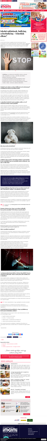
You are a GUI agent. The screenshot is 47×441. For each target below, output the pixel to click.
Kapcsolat (30, 428)
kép (15, 70)
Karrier (37, 10)
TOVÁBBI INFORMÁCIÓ (3, 440)
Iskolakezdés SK (14, 363)
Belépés (9, 0)
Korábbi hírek (26, 414)
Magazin (29, 10)
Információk (13, 10)
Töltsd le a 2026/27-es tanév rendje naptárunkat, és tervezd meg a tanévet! (25, 403)
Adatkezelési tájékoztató (33, 431)
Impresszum (30, 430)
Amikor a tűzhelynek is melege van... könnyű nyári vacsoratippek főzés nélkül (20, 380)
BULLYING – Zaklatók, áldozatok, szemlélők (9, 343)
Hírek (18, 10)
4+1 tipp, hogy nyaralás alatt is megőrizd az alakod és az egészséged (20, 372)
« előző (2, 339)
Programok (7, 10)
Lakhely (15, 0)
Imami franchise (31, 434)
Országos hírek (6, 28)
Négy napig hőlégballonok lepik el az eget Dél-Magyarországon (24, 407)
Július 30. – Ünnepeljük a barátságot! (18, 389)
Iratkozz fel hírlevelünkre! (15, 357)
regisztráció (9, 337)
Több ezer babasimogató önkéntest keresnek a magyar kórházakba (24, 410)
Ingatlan (42, 10)
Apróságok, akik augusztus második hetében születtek (10, 407)
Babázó (33, 10)
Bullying (3, 345)
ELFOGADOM (44, 439)
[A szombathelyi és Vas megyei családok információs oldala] (5, 6)
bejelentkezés (15, 337)
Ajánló (21, 10)
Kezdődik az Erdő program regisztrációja (10, 411)
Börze (25, 10)
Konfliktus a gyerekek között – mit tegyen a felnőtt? (11, 346)
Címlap (3, 10)
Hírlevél (4, 0)
